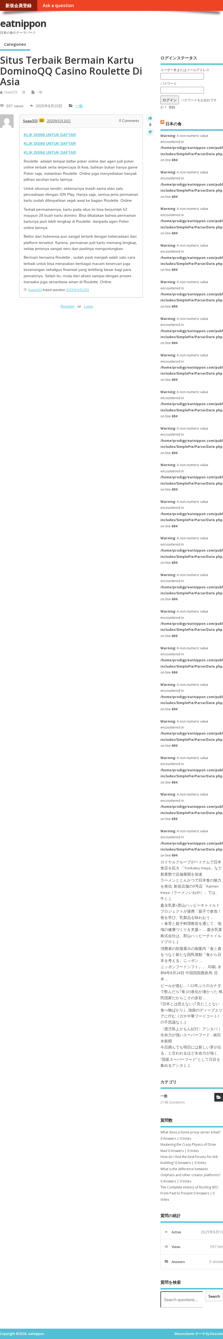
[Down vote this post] (150, 132)
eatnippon (23, 23)
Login (88, 306)
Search (214, 1296)
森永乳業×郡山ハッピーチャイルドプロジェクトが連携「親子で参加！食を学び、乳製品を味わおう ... (190, 911)
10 (41, 120)
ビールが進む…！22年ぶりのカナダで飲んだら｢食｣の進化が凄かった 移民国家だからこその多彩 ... (191, 991)
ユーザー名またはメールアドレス (184, 70)
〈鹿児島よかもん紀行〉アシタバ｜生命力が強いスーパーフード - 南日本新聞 (190, 1035)
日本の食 (173, 123)
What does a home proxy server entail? (190, 1132)
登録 (172, 107)
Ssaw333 (10, 92)
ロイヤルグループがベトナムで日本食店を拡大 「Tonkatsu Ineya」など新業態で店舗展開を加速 (191, 868)
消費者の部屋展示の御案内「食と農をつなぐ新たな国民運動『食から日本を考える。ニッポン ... (190, 954)
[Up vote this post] (150, 118)
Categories (15, 44)
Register (67, 306)
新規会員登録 (18, 5)
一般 (39, 92)
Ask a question (58, 5)
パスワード (168, 83)
